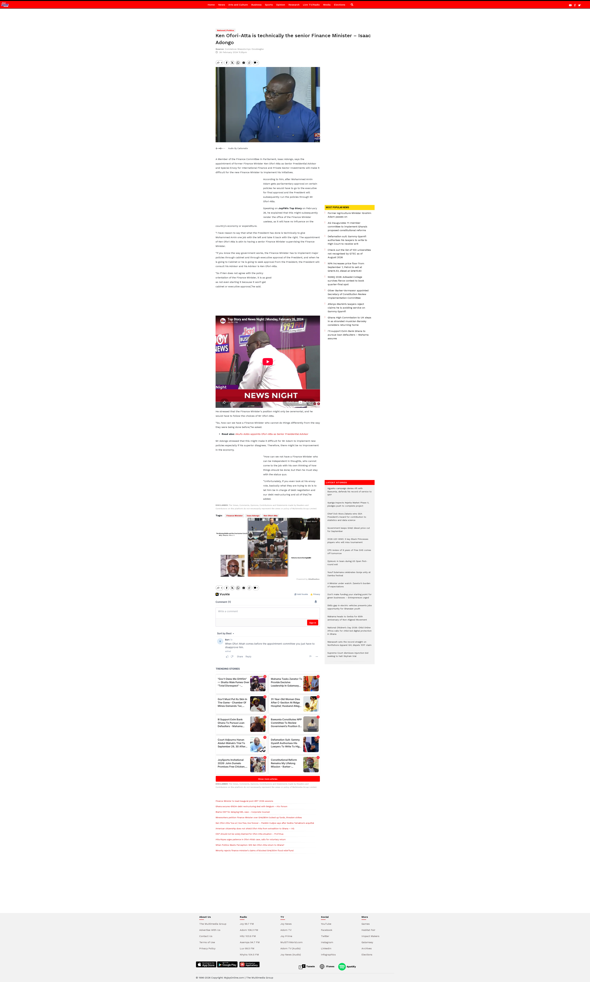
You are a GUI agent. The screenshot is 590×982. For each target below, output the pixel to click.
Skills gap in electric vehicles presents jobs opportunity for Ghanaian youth (349, 608)
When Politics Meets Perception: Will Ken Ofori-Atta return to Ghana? (250, 845)
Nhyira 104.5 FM (249, 954)
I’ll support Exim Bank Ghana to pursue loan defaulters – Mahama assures (348, 335)
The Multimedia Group (212, 923)
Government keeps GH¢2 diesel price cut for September (348, 531)
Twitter (325, 936)
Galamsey (367, 942)
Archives (367, 948)
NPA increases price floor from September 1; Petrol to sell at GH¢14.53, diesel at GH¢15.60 (346, 267)
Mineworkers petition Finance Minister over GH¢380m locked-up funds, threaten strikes (259, 817)
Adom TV (285, 930)
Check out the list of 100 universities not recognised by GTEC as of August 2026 (349, 253)
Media (326, 4)
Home (211, 4)
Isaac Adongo (253, 516)
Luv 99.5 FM (247, 948)
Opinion (280, 4)
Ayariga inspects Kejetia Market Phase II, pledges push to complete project (348, 505)
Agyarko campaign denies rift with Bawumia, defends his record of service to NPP (349, 493)
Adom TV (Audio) (290, 948)
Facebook (326, 930)
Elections (339, 4)
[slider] (254, 572)
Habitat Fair (368, 930)
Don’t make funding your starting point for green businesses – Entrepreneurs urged (349, 597)
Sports (269, 4)
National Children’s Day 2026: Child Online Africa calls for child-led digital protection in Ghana (349, 632)
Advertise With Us (209, 930)
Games (366, 923)
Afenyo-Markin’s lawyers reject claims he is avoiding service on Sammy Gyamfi (346, 308)
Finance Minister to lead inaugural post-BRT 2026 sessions (244, 801)
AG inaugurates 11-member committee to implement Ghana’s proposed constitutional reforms (347, 226)
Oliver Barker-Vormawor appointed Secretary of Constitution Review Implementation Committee (348, 294)
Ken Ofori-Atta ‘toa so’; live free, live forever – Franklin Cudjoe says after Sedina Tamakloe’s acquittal (265, 823)
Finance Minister (234, 516)
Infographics (328, 954)
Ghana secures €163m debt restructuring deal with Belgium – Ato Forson (251, 806)
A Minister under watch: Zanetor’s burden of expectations (348, 586)
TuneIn (310, 966)
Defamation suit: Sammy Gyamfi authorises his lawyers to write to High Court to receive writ (347, 240)
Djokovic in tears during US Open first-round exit (347, 564)
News (221, 4)
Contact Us (205, 936)
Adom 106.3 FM (249, 930)
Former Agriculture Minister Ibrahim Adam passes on (349, 215)
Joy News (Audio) (290, 954)
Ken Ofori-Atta (270, 516)
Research (293, 4)
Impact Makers (370, 936)
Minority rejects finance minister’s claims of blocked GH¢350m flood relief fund (254, 850)
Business (256, 4)
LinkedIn (326, 948)
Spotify (351, 966)
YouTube (326, 923)
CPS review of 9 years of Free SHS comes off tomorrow (349, 553)
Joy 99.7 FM (247, 923)
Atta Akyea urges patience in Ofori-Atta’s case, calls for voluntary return (251, 839)
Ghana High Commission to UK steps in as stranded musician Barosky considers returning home (349, 321)
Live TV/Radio (311, 4)
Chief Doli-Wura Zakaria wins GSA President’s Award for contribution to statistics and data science (346, 518)
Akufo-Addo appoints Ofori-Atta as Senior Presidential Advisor (271, 434)
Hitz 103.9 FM (248, 936)
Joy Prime (286, 936)
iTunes (329, 966)
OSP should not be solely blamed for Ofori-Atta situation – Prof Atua (249, 834)
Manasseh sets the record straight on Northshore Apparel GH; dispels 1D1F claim (349, 645)
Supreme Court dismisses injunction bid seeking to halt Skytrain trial (347, 656)
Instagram (327, 942)
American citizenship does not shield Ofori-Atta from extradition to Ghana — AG (255, 828)
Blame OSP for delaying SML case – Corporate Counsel (243, 812)
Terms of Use (207, 942)
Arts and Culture (238, 4)
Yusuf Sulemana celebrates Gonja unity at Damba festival (349, 575)
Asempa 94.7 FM (250, 942)
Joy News (286, 923)
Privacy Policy (207, 948)
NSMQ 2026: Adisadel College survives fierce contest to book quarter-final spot (346, 281)
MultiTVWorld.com (291, 942)
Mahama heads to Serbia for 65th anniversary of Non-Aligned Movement (347, 619)
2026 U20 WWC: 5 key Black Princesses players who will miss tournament (347, 542)
